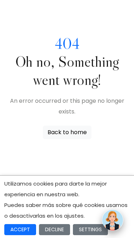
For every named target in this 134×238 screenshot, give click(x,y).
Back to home (67, 132)
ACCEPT (20, 229)
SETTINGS (90, 229)
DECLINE (54, 229)
